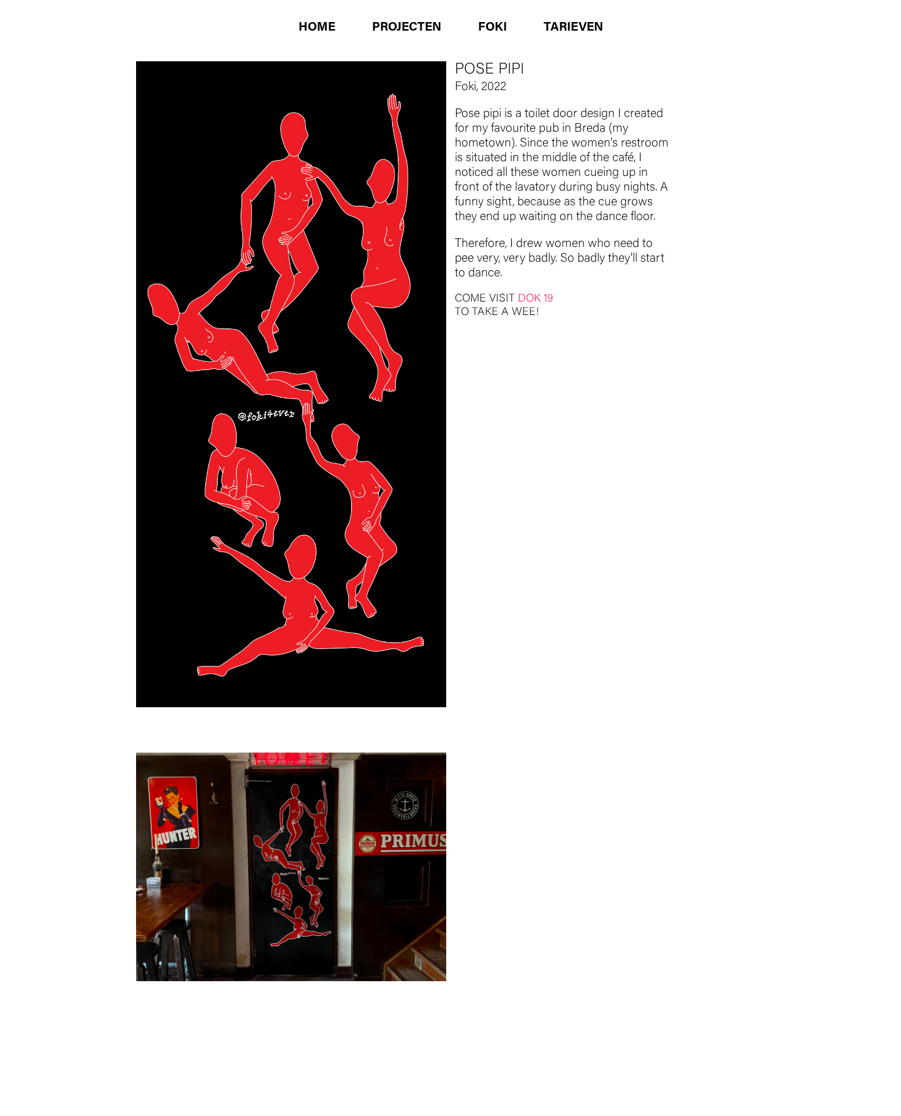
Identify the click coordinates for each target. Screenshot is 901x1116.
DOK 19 (535, 299)
